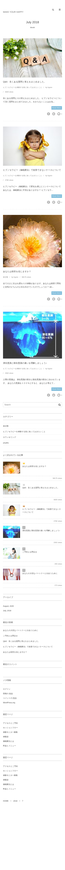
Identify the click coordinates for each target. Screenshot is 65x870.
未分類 (5, 277)
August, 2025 (8, 606)
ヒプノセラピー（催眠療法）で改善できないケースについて (32, 170)
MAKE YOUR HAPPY (13, 12)
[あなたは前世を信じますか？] (32, 241)
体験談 (5, 737)
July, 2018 (7, 611)
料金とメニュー (9, 746)
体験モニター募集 (10, 732)
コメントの (9, 698)
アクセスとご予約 (10, 723)
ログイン (6, 689)
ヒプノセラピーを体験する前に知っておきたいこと (22, 87)
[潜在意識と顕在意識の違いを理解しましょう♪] (32, 335)
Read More (56, 108)
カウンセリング (9, 437)
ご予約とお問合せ (29, 552)
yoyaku (6, 443)
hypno (50, 87)
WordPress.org (9, 703)
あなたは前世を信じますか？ (17, 271)
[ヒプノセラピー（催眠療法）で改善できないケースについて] (32, 146)
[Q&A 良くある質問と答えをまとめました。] (32, 58)
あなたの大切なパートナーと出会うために (39, 573)
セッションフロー (10, 728)
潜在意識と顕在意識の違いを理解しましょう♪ (25, 363)
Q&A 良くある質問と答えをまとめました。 (24, 82)
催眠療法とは (8, 741)
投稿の (8, 694)
